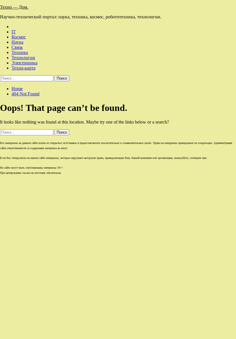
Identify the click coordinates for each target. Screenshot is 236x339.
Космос (19, 36)
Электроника (24, 62)
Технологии (23, 57)
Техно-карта (23, 68)
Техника (20, 52)
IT (14, 31)
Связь (17, 47)
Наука (17, 42)
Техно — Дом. (14, 7)
